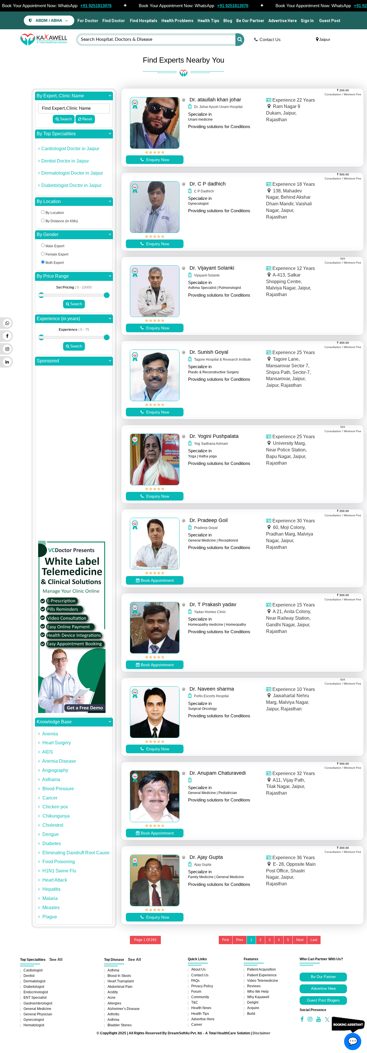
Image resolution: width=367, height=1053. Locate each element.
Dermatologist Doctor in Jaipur (72, 173)
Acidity (113, 992)
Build (251, 1014)
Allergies (114, 1003)
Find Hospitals (143, 20)
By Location (49, 201)
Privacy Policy (202, 986)
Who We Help (258, 992)
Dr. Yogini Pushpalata (214, 436)
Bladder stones (120, 1025)
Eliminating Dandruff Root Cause (75, 852)
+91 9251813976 (96, 5)
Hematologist (34, 1025)
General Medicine (37, 1009)
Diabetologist (34, 987)
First (225, 940)
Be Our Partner (250, 20)
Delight (252, 1002)
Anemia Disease (58, 761)
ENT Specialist (35, 998)
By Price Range (53, 276)
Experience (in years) (58, 318)
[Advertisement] (74, 454)
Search (65, 119)
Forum (196, 992)
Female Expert (56, 254)
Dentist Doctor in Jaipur (65, 161)
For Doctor (87, 20)
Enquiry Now (157, 159)
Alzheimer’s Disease (124, 1009)
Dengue (50, 834)
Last (314, 940)
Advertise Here (282, 20)
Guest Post (329, 20)
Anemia (49, 733)
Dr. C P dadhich (208, 184)
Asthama (50, 779)
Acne (112, 998)
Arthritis (113, 1014)
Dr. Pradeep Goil (209, 520)
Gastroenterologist (38, 1003)
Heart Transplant (121, 981)
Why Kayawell (258, 997)
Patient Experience (262, 975)
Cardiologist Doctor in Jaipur (70, 148)
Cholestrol (52, 825)
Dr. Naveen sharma (212, 689)
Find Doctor (113, 20)
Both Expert (54, 263)
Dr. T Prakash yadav (213, 604)
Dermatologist (34, 981)
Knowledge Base (54, 721)
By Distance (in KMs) (61, 221)
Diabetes (51, 843)
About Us (198, 969)
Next (299, 940)
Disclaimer (261, 1033)
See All (56, 959)
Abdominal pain (120, 987)
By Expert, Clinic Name (60, 95)
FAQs (195, 981)
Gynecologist (34, 1020)
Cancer (49, 797)
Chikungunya (55, 816)
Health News (201, 1008)
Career (196, 1025)
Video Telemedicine (262, 981)
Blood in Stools (119, 976)
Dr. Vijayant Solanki (212, 268)
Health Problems (177, 20)
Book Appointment (157, 580)
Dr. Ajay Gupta (206, 857)
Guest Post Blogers (323, 1000)
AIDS (47, 751)
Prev (239, 940)
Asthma (113, 970)
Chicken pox (54, 806)
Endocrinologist (36, 992)
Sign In (307, 20)
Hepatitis (50, 889)
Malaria (49, 898)
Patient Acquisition (261, 969)
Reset (86, 119)
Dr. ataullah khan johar (215, 100)
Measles (50, 907)
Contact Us (270, 39)
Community (200, 997)
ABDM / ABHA (49, 20)
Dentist (29, 976)
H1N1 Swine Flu (58, 870)
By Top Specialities (56, 133)
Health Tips (208, 20)
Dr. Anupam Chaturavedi (218, 773)
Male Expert (54, 246)
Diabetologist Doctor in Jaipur (71, 185)
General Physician (38, 1014)
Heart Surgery (56, 742)
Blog (227, 20)
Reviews (254, 986)
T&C (194, 1002)
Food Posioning (58, 861)
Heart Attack (54, 880)
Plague (49, 916)
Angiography (54, 770)
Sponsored (48, 360)
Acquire (253, 1008)
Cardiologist (33, 970)
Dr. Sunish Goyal (209, 352)
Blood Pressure (57, 788)
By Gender (47, 234)
